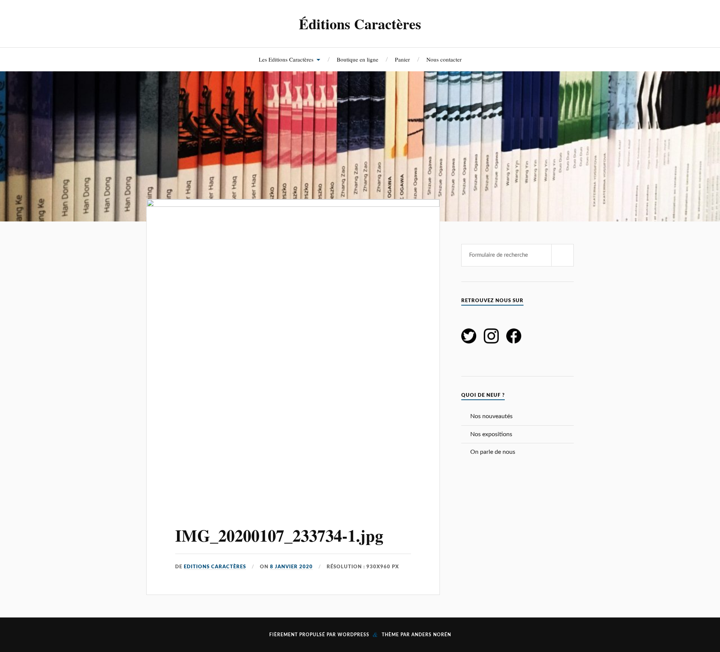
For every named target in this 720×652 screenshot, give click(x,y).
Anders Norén (431, 634)
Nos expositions (491, 434)
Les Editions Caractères (286, 59)
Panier (402, 59)
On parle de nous (492, 452)
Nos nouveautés (491, 416)
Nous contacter (444, 59)
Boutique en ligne (357, 59)
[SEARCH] (562, 255)
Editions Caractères (215, 567)
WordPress (353, 634)
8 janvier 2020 (291, 567)
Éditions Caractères (360, 23)
